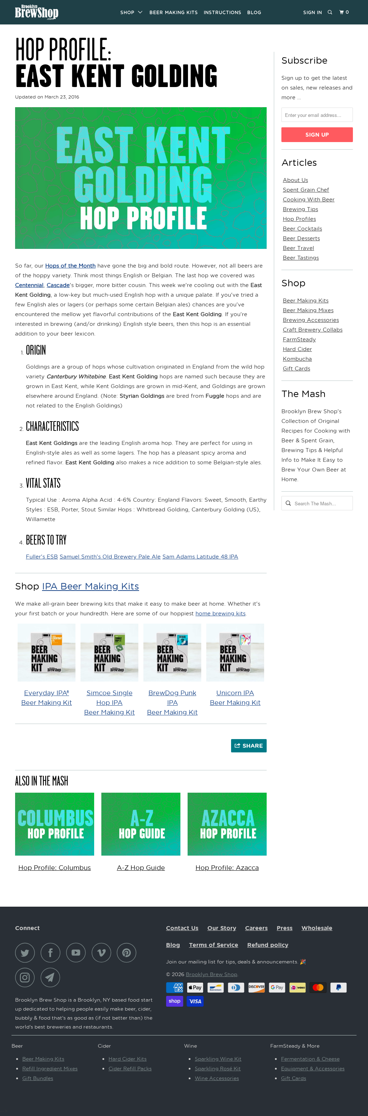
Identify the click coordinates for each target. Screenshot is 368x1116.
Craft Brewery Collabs (312, 329)
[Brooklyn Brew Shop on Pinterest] (128, 952)
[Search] (330, 12)
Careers (256, 928)
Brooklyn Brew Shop (211, 974)
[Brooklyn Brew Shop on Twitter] (27, 952)
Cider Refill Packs (130, 1068)
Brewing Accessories (311, 319)
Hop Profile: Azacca (227, 867)
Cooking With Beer (309, 199)
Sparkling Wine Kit (218, 1058)
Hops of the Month (70, 265)
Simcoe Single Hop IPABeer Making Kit (109, 702)
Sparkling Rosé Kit (218, 1068)
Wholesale (317, 928)
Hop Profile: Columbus (54, 867)
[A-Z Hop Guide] (140, 857)
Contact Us (182, 928)
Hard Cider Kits (128, 1058)
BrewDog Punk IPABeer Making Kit (172, 702)
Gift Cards (296, 368)
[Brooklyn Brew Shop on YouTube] (78, 952)
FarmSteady (299, 339)
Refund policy (267, 945)
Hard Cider (297, 348)
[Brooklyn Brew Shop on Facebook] (52, 952)
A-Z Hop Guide (141, 867)
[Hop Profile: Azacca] (227, 857)
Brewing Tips (300, 209)
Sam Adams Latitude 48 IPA (200, 556)
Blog (254, 12)
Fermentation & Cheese (310, 1058)
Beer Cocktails (302, 228)
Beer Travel (298, 247)
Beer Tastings (301, 257)
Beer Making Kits (174, 12)
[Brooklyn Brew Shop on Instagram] (27, 977)
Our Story (221, 928)
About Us (295, 179)
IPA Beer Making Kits (90, 586)
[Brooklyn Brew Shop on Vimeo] (103, 952)
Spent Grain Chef (306, 189)
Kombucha (297, 358)
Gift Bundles (37, 1078)
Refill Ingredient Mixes (50, 1068)
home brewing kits (220, 613)
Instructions (223, 12)
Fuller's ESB (42, 556)
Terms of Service (213, 945)
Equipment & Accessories (313, 1068)
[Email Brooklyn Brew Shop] (52, 977)
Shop (129, 12)
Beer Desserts (301, 238)
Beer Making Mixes (308, 310)
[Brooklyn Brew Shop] (44, 12)
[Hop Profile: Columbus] (54, 857)
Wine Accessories (217, 1078)
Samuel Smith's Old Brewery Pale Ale (110, 556)
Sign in (312, 12)
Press (285, 928)
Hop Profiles (299, 218)
